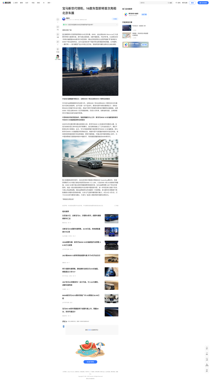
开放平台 (87, 371)
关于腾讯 (65, 371)
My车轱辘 (64, 236)
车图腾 (64, 289)
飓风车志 (64, 222)
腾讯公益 (102, 371)
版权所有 (92, 378)
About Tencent (71, 371)
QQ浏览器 (108, 371)
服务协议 (77, 371)
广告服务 (92, 371)
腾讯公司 (88, 378)
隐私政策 (82, 371)
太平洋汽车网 (65, 249)
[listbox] (90, 263)
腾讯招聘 (97, 371)
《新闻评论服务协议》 (85, 321)
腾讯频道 (113, 371)
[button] (144, 14)
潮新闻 (64, 262)
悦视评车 (64, 315)
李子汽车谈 (65, 275)
